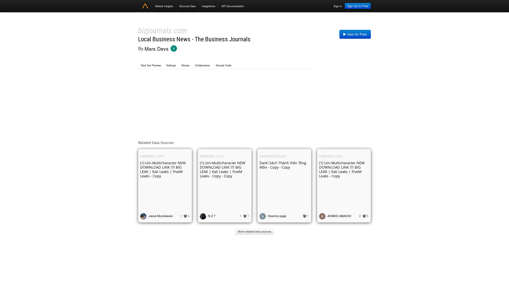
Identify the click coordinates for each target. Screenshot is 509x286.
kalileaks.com (152, 156)
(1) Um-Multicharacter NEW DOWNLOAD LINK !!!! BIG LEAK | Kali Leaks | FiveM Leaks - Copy (163, 169)
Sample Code (223, 65)
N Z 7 (211, 216)
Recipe (185, 65)
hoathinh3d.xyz (272, 156)
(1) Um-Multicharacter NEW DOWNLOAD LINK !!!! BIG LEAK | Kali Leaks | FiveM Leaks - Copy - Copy (222, 169)
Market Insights (164, 6)
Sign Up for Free (357, 6)
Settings (171, 65)
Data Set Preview (151, 65)
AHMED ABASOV (339, 216)
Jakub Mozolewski (161, 216)
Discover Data (187, 6)
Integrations (208, 6)
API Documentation (232, 6)
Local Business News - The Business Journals (194, 39)
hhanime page (277, 216)
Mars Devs (157, 48)
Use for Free (356, 34)
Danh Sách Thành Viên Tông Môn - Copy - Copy (282, 165)
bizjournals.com (162, 30)
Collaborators (202, 65)
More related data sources (254, 231)
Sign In (338, 6)
